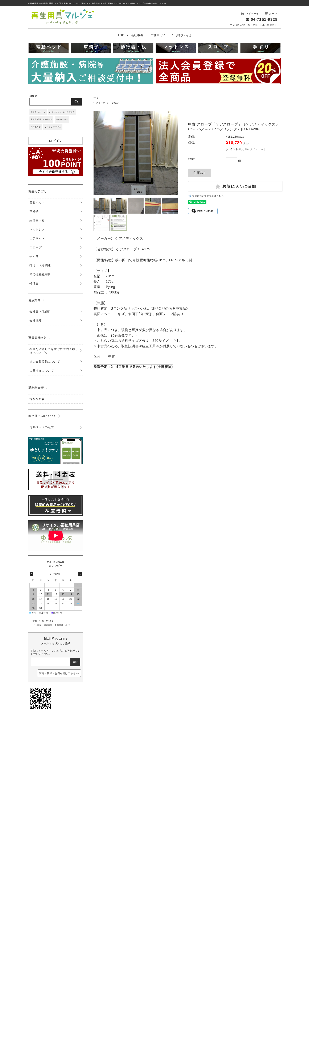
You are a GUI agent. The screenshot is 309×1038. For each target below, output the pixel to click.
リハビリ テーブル (53, 127)
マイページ (253, 13)
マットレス (37, 229)
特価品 (33, 283)
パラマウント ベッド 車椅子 (62, 112)
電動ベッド (37, 202)
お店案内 (34, 300)
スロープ (100, 103)
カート (273, 13)
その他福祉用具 (40, 274)
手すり (33, 256)
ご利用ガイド (160, 35)
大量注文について (41, 370)
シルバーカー (62, 119)
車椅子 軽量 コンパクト (41, 119)
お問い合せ (183, 35)
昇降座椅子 (36, 127)
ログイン (56, 141)
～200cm (114, 103)
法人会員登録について (44, 361)
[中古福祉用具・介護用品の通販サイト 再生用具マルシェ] (63, 23)
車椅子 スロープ (38, 112)
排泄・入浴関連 (40, 265)
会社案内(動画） (40, 311)
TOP (121, 35)
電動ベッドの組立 (41, 427)
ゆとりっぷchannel (42, 415)
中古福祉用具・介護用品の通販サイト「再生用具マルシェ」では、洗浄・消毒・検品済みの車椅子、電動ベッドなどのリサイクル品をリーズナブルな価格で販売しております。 (98, 3)
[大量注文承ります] (90, 71)
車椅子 (33, 211)
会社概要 (138, 35)
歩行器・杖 (37, 220)
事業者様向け (37, 337)
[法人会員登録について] (218, 71)
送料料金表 (36, 387)
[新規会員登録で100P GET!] (55, 175)
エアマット (37, 238)
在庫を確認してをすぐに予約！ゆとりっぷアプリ (53, 350)
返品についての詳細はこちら (208, 196)
